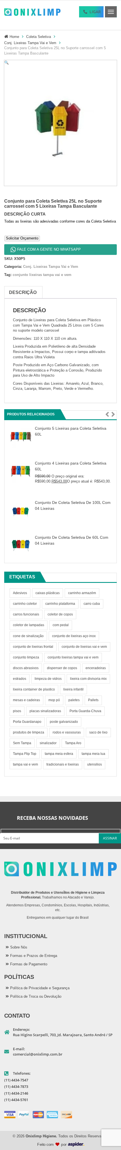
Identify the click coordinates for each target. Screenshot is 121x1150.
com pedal (61, 625)
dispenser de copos (62, 668)
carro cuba (92, 604)
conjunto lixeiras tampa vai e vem (73, 657)
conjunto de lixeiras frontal (33, 647)
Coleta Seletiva (38, 37)
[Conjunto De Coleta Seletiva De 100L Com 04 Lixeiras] (21, 510)
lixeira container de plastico (34, 689)
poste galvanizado (64, 722)
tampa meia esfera (59, 754)
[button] (107, 415)
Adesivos (20, 593)
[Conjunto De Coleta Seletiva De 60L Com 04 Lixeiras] (21, 545)
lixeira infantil (73, 689)
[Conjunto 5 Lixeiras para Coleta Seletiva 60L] (21, 436)
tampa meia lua (93, 754)
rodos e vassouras (67, 732)
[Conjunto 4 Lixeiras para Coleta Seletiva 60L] (21, 471)
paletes (74, 700)
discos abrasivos (26, 668)
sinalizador (48, 743)
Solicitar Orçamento (22, 238)
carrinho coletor (25, 604)
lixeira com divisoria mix (88, 679)
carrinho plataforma (60, 604)
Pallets (93, 700)
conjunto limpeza (26, 657)
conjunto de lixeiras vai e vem (84, 647)
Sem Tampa (22, 743)
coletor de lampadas (28, 625)
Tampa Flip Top (24, 754)
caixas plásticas (47, 593)
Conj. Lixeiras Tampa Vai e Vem (30, 43)
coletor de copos (60, 614)
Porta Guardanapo (27, 722)
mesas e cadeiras (26, 700)
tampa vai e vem (25, 764)
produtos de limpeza (28, 732)
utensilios (94, 764)
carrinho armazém (82, 593)
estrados (19, 679)
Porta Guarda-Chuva (85, 711)
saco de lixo (98, 732)
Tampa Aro (73, 743)
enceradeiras (96, 668)
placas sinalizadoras (45, 711)
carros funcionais (26, 614)
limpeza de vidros (48, 679)
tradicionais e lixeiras (62, 764)
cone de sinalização (28, 636)
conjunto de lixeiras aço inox (74, 636)
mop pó (54, 700)
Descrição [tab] (23, 292)
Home (14, 37)
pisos (17, 711)
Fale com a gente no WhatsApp (49, 249)
